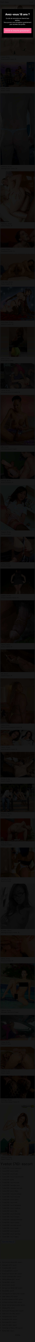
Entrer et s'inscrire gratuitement (17, 31)
